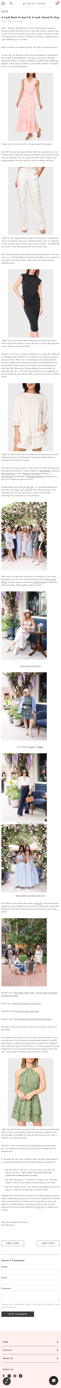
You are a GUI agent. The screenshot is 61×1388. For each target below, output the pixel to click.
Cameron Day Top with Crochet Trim (26, 1003)
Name (4, 1266)
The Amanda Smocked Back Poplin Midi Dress (32, 1019)
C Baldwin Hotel (39, 582)
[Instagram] (9, 1375)
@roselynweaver (7, 476)
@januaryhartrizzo (8, 473)
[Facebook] (3, 1375)
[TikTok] (20, 1375)
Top (31, 823)
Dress (31, 747)
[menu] (3, 3)
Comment (6, 1288)
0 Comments (18, 21)
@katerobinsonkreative (32, 473)
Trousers (40, 823)
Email (4, 1277)
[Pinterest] (14, 1375)
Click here (40, 1207)
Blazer (40, 747)
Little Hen (30, 487)
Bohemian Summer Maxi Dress (27, 1011)
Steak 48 (38, 903)
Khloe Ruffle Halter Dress (24, 992)
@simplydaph (45, 470)
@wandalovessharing (35, 476)
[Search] (11, 3)
